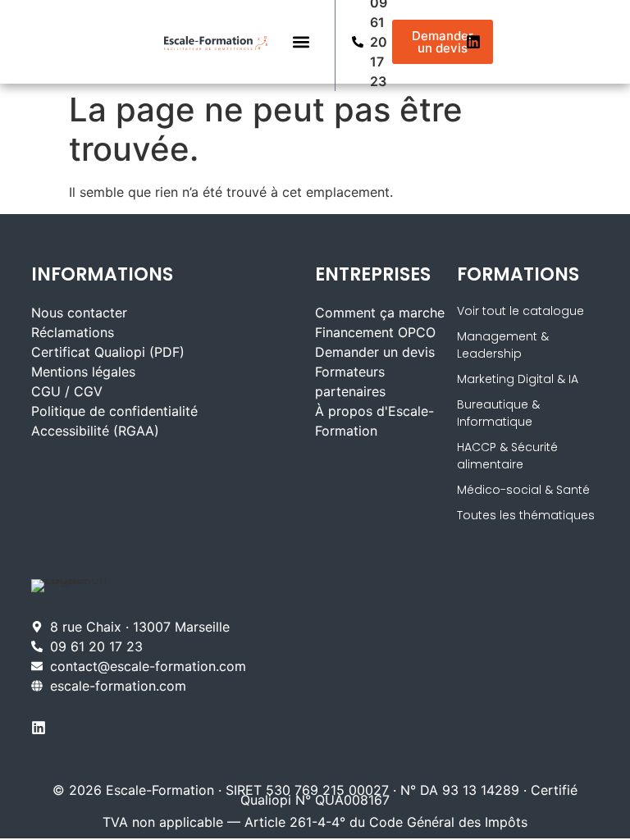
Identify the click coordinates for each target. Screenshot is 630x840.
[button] (301, 42)
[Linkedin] (473, 41)
